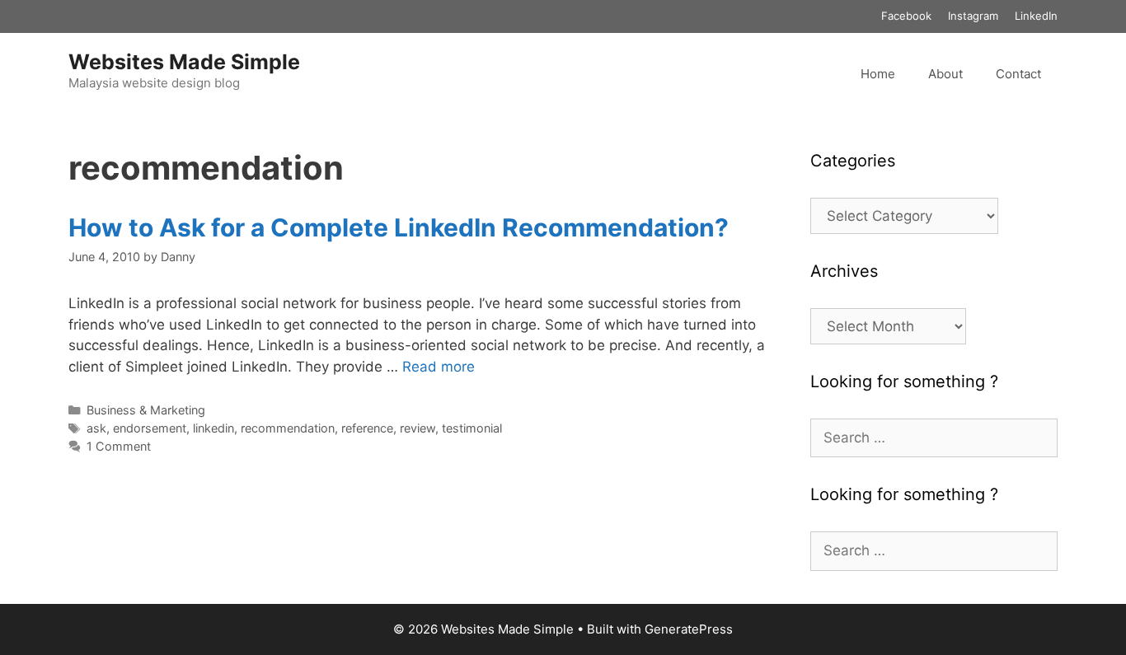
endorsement (149, 428)
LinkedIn (1036, 15)
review (417, 428)
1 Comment (119, 446)
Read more (438, 366)
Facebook (906, 15)
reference (367, 428)
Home (878, 74)
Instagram (973, 15)
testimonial (472, 428)
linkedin (213, 428)
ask (96, 428)
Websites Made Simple (184, 61)
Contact (1018, 74)
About (945, 74)
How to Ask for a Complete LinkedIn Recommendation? (398, 227)
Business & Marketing (146, 410)
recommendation (288, 428)
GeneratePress (689, 629)
